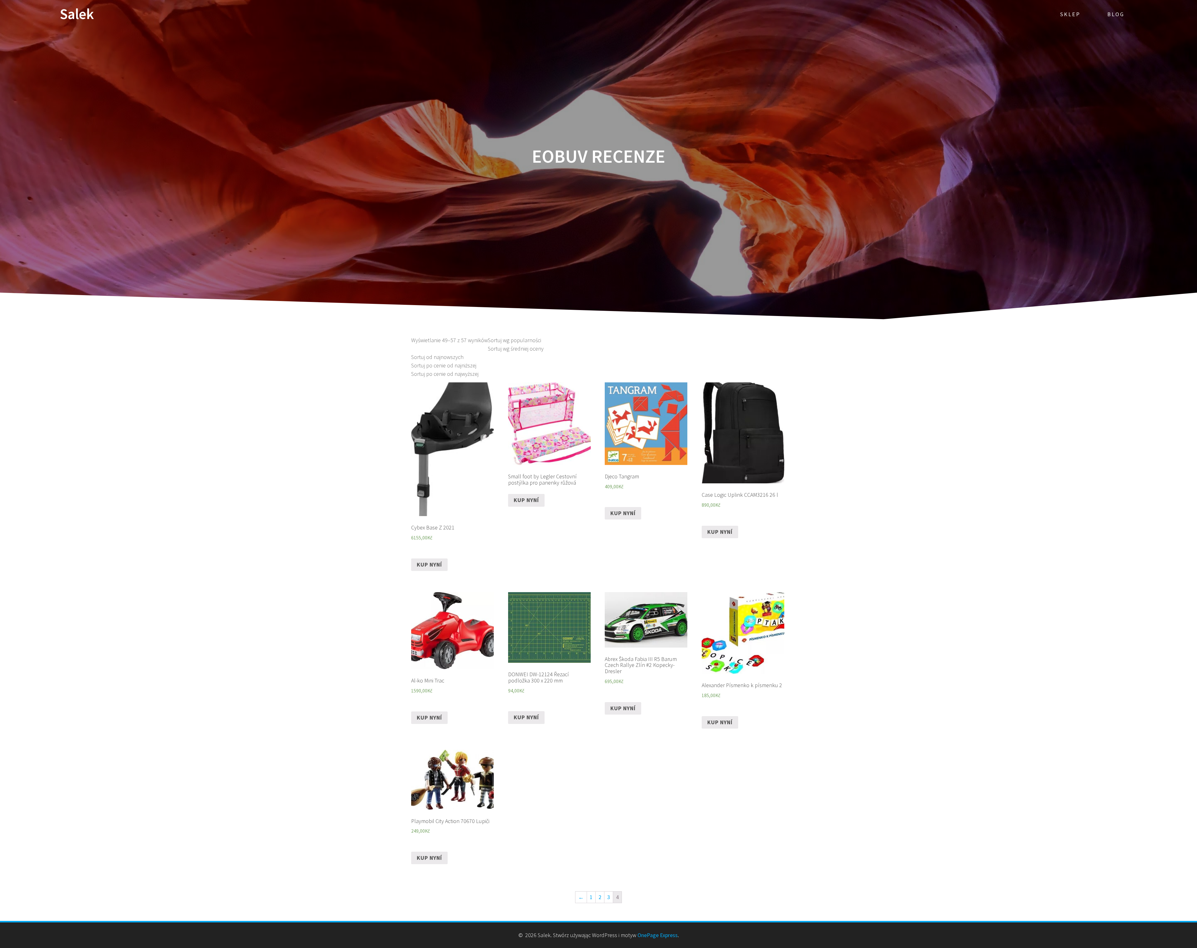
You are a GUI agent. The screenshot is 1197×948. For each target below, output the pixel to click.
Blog (1115, 14)
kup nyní (429, 564)
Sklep (1070, 14)
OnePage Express (657, 935)
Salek (77, 14)
